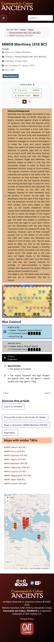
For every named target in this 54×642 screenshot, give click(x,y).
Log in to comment (13, 406)
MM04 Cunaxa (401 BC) (15, 483)
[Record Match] (24, 102)
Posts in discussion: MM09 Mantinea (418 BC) (26, 425)
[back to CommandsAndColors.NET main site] (21, 583)
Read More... (10, 432)
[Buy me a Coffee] (38, 583)
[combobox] (40, 18)
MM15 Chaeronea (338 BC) (17, 467)
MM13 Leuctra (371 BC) (15, 471)
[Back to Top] (50, 637)
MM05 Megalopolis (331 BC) (17, 475)
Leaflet (24, 568)
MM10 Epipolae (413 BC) (16, 455)
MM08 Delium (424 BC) (15, 447)
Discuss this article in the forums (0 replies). (25, 417)
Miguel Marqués (11, 76)
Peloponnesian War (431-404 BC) (31, 56)
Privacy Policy (27, 619)
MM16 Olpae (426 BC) (14, 479)
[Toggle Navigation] (4, 18)
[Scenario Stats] (30, 102)
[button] (15, 527)
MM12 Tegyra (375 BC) (15, 459)
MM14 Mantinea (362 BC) (16, 463)
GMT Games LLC (33, 614)
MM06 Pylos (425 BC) (14, 451)
